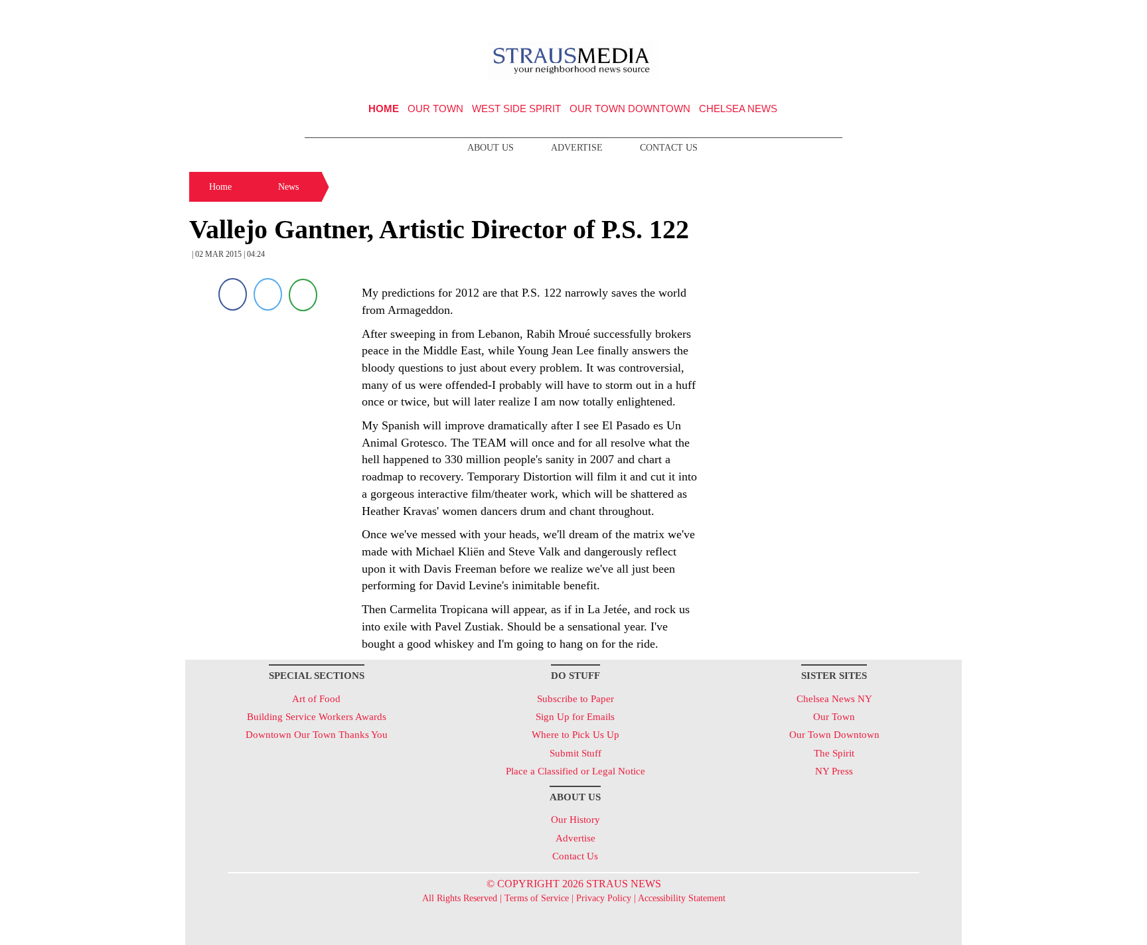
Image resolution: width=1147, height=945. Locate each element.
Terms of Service (536, 898)
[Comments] (303, 294)
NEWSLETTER (848, 15)
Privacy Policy (603, 898)
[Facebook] (232, 294)
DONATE (924, 15)
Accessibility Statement (682, 898)
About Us (490, 148)
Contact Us (669, 148)
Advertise (577, 148)
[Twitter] (268, 294)
